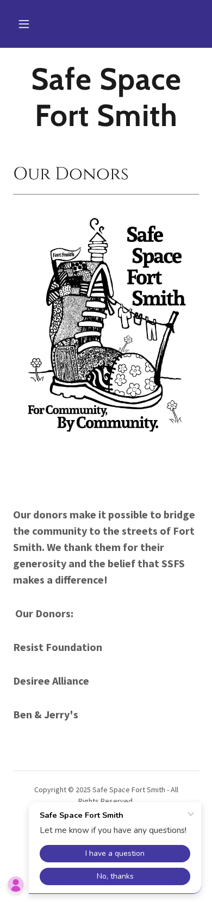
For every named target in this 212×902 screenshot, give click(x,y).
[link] (106, 97)
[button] (24, 24)
